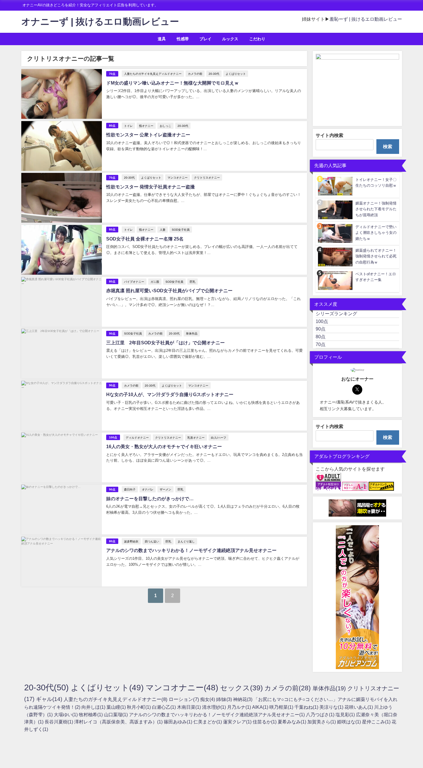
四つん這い (152, 541)
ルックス (230, 39)
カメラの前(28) (288, 688)
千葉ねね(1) (306, 707)
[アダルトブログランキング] (328, 477)
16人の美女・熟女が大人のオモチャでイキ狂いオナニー (164, 446)
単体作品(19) (330, 688)
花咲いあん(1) (359, 707)
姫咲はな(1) (349, 721)
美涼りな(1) (331, 707)
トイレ (128, 125)
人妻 (162, 229)
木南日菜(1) (189, 707)
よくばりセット (236, 73)
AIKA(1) (260, 707)
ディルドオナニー (137, 437)
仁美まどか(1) (208, 721)
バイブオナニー (134, 281)
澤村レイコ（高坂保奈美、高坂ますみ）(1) (119, 721)
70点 (112, 73)
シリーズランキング (336, 313)
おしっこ (165, 125)
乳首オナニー (196, 437)
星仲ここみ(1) (377, 721)
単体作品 (191, 333)
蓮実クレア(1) (238, 721)
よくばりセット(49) (108, 687)
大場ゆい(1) (66, 714)
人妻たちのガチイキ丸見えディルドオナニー (153, 73)
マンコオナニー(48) (183, 687)
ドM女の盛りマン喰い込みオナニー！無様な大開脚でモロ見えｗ (172, 83)
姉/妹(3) (224, 699)
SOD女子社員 (181, 229)
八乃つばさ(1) (321, 714)
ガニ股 (154, 281)
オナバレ (147, 489)
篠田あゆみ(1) (178, 721)
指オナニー (146, 125)
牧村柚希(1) (91, 714)
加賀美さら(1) (322, 721)
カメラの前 (195, 73)
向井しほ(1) (93, 707)
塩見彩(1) (346, 714)
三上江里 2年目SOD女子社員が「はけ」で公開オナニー (165, 342)
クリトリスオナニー (207, 177)
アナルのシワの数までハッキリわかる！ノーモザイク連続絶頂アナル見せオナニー (191, 550)
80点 (112, 125)
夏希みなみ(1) (292, 721)
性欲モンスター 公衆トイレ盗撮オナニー (148, 134)
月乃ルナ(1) (239, 707)
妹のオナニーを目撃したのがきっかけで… (150, 498)
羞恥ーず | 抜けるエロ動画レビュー (365, 19)
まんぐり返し (186, 541)
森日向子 (130, 489)
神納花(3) (243, 699)
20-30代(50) (47, 687)
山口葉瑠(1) (116, 714)
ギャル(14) (50, 699)
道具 (162, 39)
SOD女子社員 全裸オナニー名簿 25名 (145, 238)
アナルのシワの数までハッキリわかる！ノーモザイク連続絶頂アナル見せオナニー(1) (217, 714)
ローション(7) (184, 699)
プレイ (205, 39)
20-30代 (214, 73)
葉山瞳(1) (116, 707)
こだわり (257, 39)
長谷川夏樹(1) (59, 721)
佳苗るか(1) (265, 721)
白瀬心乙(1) (164, 707)
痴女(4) (208, 699)
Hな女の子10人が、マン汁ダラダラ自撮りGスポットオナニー (169, 394)
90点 (112, 333)
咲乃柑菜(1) (281, 707)
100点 (113, 437)
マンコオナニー (177, 177)
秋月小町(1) (139, 707)
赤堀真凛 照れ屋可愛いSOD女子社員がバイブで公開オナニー (169, 290)
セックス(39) (242, 687)
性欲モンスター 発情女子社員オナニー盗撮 (150, 186)
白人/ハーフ (218, 437)
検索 (387, 146)
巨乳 (192, 281)
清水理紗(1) (214, 707)
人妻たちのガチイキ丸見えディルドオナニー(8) (116, 699)
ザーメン (165, 489)
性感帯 (183, 39)
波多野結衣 (131, 541)
